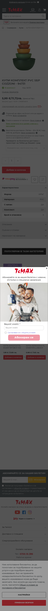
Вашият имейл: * (12, 324)
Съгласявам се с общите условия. (22, 332)
